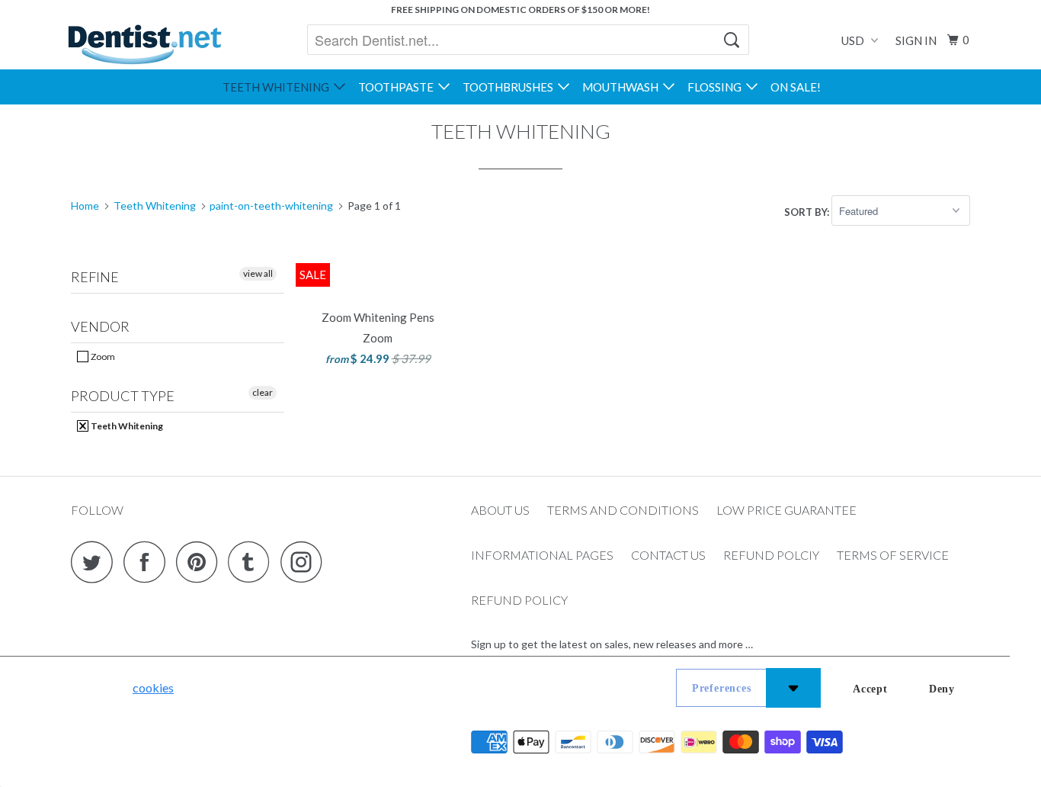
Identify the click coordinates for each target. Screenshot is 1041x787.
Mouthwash (622, 87)
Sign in (916, 40)
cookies (153, 687)
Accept (870, 689)
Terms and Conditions (623, 510)
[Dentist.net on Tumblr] (253, 562)
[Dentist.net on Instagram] (305, 562)
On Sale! (795, 87)
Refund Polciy (771, 555)
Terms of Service (893, 555)
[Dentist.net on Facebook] (148, 562)
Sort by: (807, 211)
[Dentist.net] (144, 44)
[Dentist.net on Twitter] (96, 562)
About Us (500, 510)
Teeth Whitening (278, 87)
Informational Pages (542, 555)
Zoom (102, 356)
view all (258, 273)
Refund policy (519, 600)
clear (262, 392)
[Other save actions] (793, 688)
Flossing (716, 87)
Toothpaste (398, 87)
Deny (942, 689)
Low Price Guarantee (786, 510)
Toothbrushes (510, 87)
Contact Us (668, 555)
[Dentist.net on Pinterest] (201, 562)
